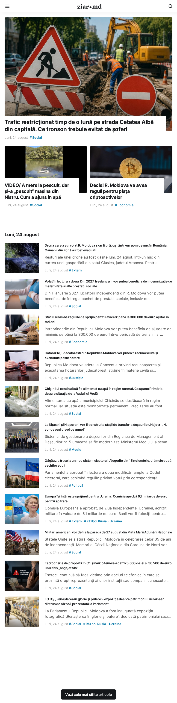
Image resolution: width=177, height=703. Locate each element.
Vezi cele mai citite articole (88, 694)
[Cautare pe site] (170, 6)
